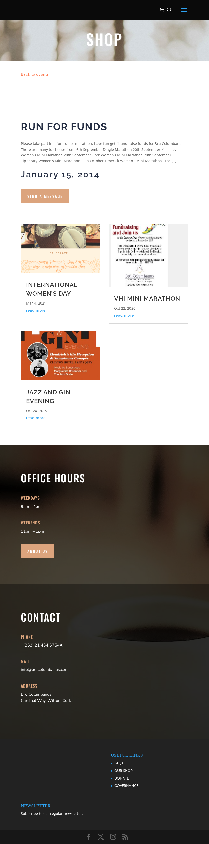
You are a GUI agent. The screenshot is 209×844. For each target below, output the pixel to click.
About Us (37, 551)
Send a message (45, 196)
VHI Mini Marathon (147, 298)
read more (36, 310)
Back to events (35, 74)
